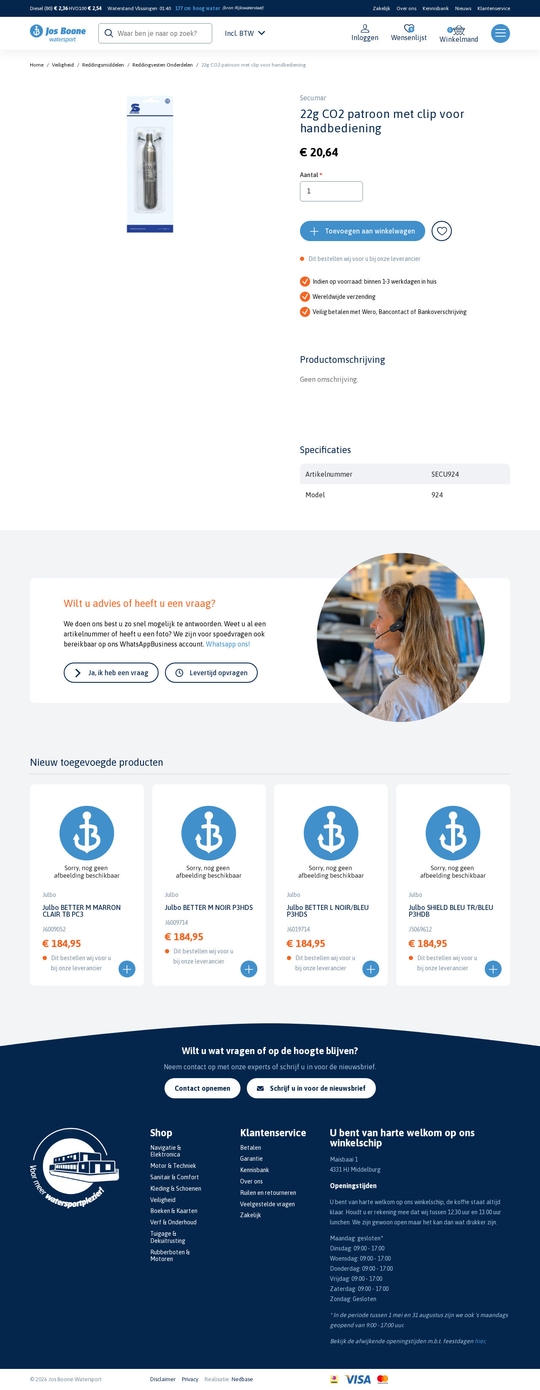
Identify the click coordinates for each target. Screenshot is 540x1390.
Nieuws (463, 8)
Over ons (406, 8)
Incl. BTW (239, 33)
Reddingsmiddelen (103, 64)
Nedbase (242, 1379)
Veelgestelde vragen (267, 1204)
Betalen (250, 1147)
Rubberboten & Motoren (170, 1256)
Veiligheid (63, 64)
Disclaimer (163, 1379)
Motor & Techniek (173, 1165)
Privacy (190, 1379)
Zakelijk (381, 8)
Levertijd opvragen (219, 672)
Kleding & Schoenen (175, 1188)
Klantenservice (494, 8)
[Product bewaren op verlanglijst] (442, 231)
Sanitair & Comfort (174, 1177)
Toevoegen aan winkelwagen (370, 231)
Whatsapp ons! (228, 644)
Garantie (251, 1158)
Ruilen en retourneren (268, 1192)
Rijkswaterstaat (248, 7)
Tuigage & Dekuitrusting (167, 1237)
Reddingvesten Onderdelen (162, 64)
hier (480, 1341)
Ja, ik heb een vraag (118, 672)
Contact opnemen (202, 1088)
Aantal (309, 174)
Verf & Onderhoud (173, 1222)
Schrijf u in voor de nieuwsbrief (318, 1088)
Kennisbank (436, 8)
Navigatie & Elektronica (165, 1151)
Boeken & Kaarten (173, 1211)
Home (36, 64)
